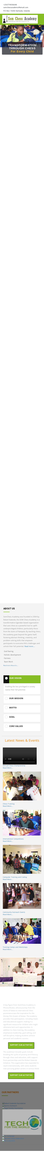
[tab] (22, 679)
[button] (2, 33)
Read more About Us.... (10, 665)
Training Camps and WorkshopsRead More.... (15, 948)
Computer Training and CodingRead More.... (15, 878)
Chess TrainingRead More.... (8, 805)
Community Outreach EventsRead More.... (14, 913)
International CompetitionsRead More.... (13, 840)
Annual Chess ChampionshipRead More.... (14, 766)
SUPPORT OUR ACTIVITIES (21, 1045)
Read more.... (29, 646)
